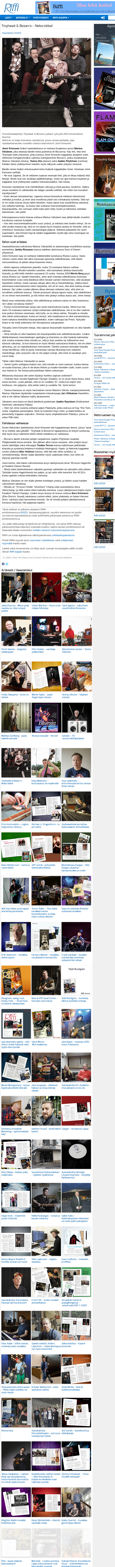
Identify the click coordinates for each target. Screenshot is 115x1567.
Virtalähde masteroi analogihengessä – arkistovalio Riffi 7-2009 (74, 1303)
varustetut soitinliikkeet (42, 540)
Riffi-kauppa (60, 18)
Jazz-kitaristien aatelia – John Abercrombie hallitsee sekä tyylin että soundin (15, 1044)
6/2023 (18, 33)
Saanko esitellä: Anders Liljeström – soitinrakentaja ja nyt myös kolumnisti (46, 1346)
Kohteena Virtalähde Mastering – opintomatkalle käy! (14, 1131)
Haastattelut (7, 33)
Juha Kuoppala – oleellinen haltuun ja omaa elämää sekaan (45, 1088)
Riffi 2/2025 (99, 547)
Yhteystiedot (41, 18)
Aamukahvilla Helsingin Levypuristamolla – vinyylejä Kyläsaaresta (76, 1175)
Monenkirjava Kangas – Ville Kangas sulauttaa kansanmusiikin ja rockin (75, 868)
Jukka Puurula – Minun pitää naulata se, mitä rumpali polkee (15, 608)
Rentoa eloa (7, 1431)
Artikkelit (22, 18)
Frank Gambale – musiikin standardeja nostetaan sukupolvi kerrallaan (74, 957)
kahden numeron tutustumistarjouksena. (54, 530)
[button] (46, 128)
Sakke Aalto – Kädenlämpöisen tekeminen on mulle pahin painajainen (75, 1218)
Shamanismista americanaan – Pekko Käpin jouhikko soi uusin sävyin (15, 1390)
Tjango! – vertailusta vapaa (75, 1129)
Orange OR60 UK (102, 383)
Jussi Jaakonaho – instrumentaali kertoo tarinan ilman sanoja (76, 783)
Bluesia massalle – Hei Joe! (45, 736)
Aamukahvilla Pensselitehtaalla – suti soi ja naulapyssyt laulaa (46, 1433)
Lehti (8, 18)
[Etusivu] (11, 8)
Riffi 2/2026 (99, 483)
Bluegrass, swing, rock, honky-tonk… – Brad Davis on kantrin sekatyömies (14, 1001)
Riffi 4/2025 (99, 515)
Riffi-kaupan (16, 551)
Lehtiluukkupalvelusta (63, 535)
